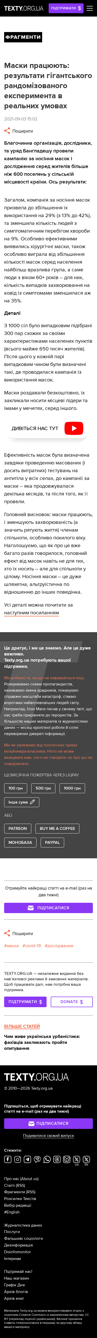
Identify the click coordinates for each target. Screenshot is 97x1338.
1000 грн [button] (72, 788)
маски (13, 946)
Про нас (11, 1178)
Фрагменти (14, 1192)
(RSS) (20, 1185)
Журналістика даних (23, 1225)
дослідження (60, 946)
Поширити (22, 131)
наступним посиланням (31, 613)
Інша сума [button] (18, 802)
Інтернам (12, 1258)
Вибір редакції (17, 1205)
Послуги (12, 1231)
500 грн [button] (43, 788)
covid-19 (33, 946)
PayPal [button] (52, 842)
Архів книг (14, 1298)
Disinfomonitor (17, 1252)
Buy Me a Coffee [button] (57, 828)
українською (45, 1319)
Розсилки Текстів (20, 1198)
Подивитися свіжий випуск (48, 1135)
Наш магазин (16, 1278)
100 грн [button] (16, 788)
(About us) (29, 1178)
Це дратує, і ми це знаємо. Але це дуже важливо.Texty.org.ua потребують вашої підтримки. (47, 657)
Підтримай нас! (18, 1271)
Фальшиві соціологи (23, 1238)
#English (12, 1212)
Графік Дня (14, 1285)
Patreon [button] (18, 828)
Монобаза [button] (20, 842)
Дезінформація (18, 1245)
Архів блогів (16, 1291)
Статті (9, 1185)
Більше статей (22, 1026)
